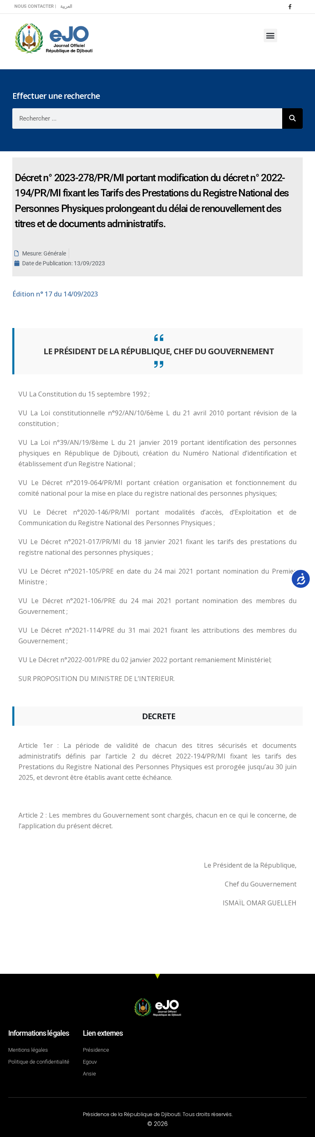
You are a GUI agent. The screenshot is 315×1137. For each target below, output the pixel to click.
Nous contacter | (35, 6)
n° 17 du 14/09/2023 (55, 293)
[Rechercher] (292, 118)
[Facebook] (290, 6)
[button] (270, 35)
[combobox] (147, 118)
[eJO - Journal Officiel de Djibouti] (53, 37)
